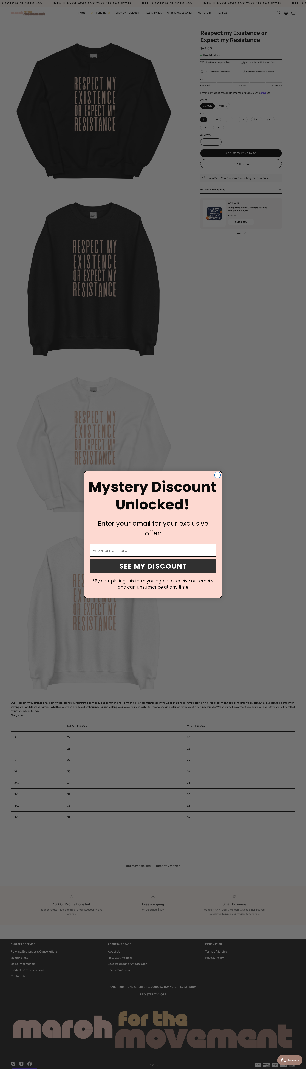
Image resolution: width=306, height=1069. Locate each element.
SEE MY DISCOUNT (153, 566)
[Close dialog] (217, 475)
